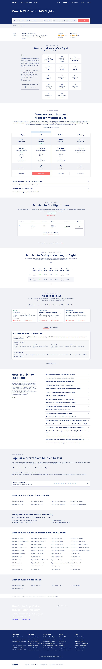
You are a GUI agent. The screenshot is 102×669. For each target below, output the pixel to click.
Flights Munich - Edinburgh (58, 550)
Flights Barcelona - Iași (57, 556)
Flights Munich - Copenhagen (78, 504)
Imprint (27, 664)
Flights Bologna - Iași (17, 566)
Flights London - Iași (56, 553)
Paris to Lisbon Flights (49, 637)
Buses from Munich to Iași (58, 520)
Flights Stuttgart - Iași (37, 566)
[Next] (72, 270)
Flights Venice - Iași (76, 563)
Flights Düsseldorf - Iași (37, 563)
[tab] (31, 304)
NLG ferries (62, 639)
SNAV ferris (62, 645)
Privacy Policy (43, 664)
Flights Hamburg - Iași (76, 560)
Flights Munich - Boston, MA (19, 547)
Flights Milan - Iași (16, 560)
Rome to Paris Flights (49, 643)
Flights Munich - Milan (17, 504)
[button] (48, 20)
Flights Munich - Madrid (77, 501)
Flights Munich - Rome (37, 501)
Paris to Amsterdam (33, 641)
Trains (21, 2)
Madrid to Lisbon (79, 641)
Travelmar (62, 643)
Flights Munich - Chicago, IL (38, 541)
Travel (76, 634)
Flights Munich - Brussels (37, 550)
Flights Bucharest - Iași (17, 588)
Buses (26, 2)
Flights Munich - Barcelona (58, 504)
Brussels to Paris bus (33, 645)
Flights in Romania (27, 596)
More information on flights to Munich (22, 522)
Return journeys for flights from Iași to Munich (24, 520)
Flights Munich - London (18, 501)
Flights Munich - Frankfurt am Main (60, 547)
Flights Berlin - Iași (36, 556)
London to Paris (79, 637)
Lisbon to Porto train (17, 637)
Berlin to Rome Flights (49, 641)
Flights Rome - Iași (75, 556)
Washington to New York (82, 643)
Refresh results (50, 215)
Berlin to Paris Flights (49, 639)
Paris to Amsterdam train (19, 645)
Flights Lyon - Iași (55, 566)
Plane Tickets (47, 634)
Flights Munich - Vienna (37, 553)
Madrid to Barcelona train (19, 639)
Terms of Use (34, 664)
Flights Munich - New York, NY (39, 538)
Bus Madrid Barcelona (34, 639)
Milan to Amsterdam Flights (50, 645)
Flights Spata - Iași (55, 569)
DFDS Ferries (62, 641)
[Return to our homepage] (16, 2)
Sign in (88, 2)
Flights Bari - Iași (35, 569)
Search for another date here (51, 234)
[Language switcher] (66, 2)
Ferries (35, 2)
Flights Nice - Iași (75, 566)
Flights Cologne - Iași (17, 569)
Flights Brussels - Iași (56, 560)
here (62, 243)
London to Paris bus (33, 637)
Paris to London (79, 639)
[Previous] (30, 270)
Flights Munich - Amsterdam (58, 501)
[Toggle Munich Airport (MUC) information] (88, 483)
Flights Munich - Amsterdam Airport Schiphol (82, 550)
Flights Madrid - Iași (17, 556)
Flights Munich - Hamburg (18, 553)
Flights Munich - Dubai (57, 544)
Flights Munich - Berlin (57, 541)
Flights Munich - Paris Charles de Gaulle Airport (83, 547)
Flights (30, 2)
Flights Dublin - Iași (17, 563)
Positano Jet (62, 637)
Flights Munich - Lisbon (18, 550)
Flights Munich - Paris (37, 504)
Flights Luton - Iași (75, 569)
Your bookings (74, 2)
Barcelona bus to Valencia (35, 643)
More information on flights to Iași (61, 522)
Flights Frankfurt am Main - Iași (39, 560)
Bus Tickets (31, 634)
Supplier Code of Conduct (56, 664)
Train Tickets (15, 634)
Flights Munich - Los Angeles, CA (20, 541)
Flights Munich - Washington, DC (79, 544)
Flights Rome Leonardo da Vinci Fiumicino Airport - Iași (65, 563)
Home (13, 596)
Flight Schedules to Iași (39, 596)
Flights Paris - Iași (75, 553)
